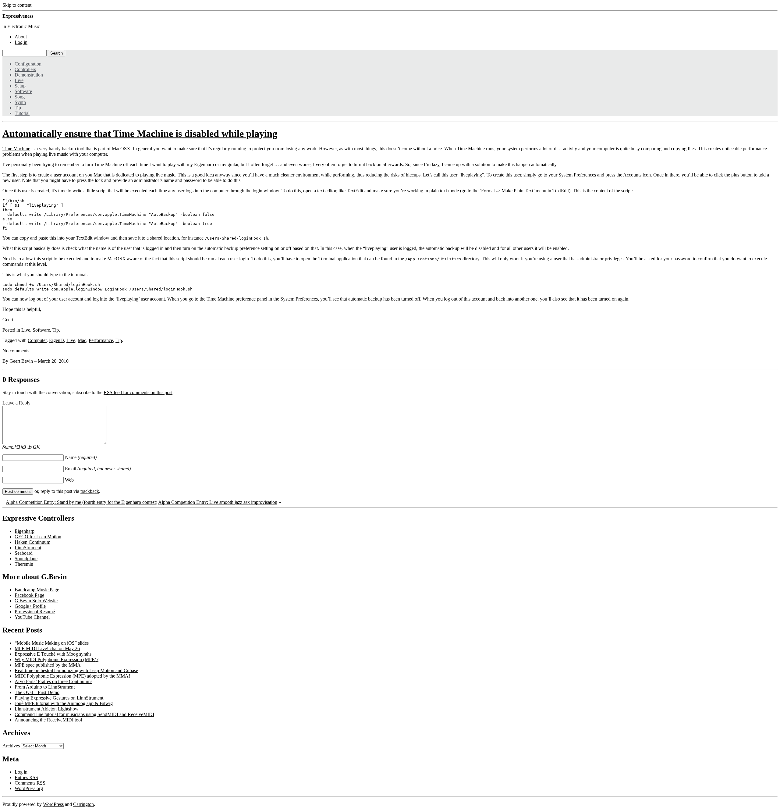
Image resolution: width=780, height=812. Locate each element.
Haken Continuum (32, 542)
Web (69, 480)
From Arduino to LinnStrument (45, 686)
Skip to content (16, 5)
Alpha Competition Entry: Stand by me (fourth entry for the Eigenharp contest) (81, 502)
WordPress (53, 804)
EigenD (56, 340)
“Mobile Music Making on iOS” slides (52, 643)
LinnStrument (28, 547)
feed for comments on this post (138, 392)
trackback (89, 491)
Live (19, 80)
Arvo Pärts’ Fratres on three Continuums (53, 681)
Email (98, 468)
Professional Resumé (35, 611)
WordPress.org (29, 788)
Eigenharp (24, 531)
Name (81, 457)
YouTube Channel (32, 617)
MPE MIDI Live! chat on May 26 (47, 648)
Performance (101, 340)
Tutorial (22, 113)
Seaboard (24, 553)
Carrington (83, 804)
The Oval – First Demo (37, 692)
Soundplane (26, 558)
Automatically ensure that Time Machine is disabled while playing (139, 133)
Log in (21, 42)
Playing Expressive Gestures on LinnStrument (59, 697)
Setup (20, 85)
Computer (37, 340)
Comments (30, 782)
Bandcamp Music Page (37, 589)
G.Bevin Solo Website (36, 600)
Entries (26, 777)
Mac (82, 340)
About (21, 36)
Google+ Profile (30, 606)
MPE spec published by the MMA (48, 665)
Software (23, 91)
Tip (18, 107)
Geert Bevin (21, 361)
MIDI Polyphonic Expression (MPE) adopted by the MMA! (72, 675)
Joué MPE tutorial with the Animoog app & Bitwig (64, 703)
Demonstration (29, 74)
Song (20, 96)
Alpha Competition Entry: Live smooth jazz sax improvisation (217, 502)
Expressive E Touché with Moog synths (53, 654)
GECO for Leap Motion (38, 536)
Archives (11, 745)
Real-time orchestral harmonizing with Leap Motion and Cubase (76, 670)
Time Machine (16, 148)
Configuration (28, 63)
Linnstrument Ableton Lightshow (47, 708)
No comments (15, 350)
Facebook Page (29, 595)
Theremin (24, 564)
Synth (20, 102)
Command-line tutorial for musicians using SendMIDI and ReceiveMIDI (84, 714)
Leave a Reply (16, 402)
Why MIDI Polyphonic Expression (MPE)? (56, 659)
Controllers (25, 69)
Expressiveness (17, 16)
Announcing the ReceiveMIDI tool (48, 719)
